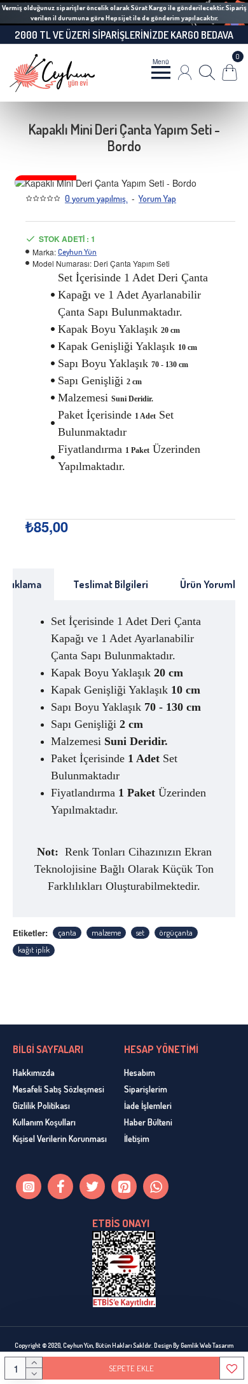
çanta (67, 932)
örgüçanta (176, 932)
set (140, 932)
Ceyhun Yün (77, 252)
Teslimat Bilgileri (110, 584)
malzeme (106, 932)
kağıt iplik (34, 949)
